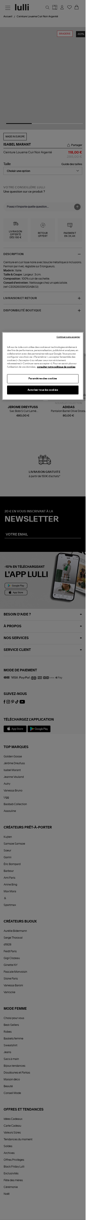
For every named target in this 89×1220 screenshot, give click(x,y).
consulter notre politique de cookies (56, 367)
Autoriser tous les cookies (43, 390)
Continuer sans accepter (68, 337)
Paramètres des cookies (43, 378)
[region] (42, 366)
